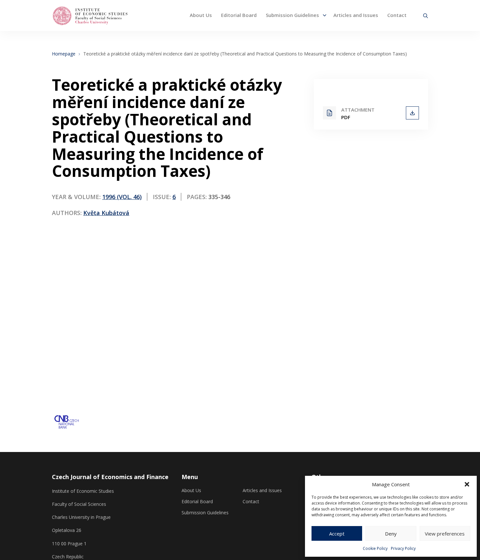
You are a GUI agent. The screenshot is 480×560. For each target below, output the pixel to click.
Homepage (63, 54)
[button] (467, 484)
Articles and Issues (355, 15)
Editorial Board (239, 15)
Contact (397, 15)
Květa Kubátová (106, 213)
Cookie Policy (375, 548)
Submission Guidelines (292, 15)
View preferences (445, 533)
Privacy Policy (403, 548)
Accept (336, 533)
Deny (391, 533)
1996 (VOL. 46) (122, 197)
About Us (201, 15)
